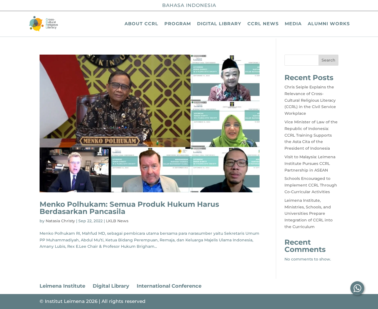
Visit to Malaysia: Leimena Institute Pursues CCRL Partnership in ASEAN (309, 163)
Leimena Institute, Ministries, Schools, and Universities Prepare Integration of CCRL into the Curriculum (308, 213)
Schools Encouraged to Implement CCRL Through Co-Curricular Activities (310, 185)
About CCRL (141, 23)
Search (328, 60)
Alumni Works (329, 23)
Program (177, 23)
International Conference (169, 286)
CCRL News (263, 23)
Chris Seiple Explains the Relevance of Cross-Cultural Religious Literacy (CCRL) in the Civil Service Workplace (310, 100)
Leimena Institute (62, 286)
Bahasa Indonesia (189, 5)
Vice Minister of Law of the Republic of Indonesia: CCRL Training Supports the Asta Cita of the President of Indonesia (311, 135)
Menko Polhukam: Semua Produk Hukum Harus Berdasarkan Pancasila (129, 208)
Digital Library (219, 23)
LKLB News (117, 220)
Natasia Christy (60, 220)
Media (293, 23)
